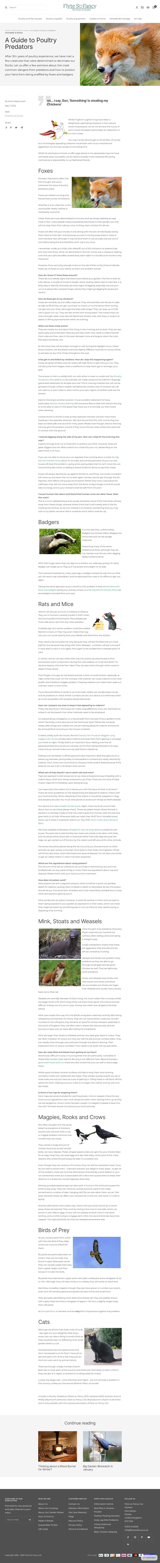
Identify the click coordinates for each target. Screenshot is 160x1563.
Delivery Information (78, 1508)
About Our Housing (48, 1508)
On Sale (138, 19)
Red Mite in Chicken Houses (104, 1510)
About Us (43, 1504)
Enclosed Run (49, 1311)
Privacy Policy (75, 1525)
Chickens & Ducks (14, 116)
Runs (61, 380)
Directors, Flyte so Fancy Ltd (71, 1399)
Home (7, 30)
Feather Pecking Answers (107, 1516)
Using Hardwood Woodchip (102, 1526)
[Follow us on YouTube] (148, 1537)
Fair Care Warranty (77, 1512)
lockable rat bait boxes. (69, 806)
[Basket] (153, 7)
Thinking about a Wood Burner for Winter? (57, 1468)
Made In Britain (46, 1521)
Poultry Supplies (54, 19)
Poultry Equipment (76, 19)
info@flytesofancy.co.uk (136, 1530)
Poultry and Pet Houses (30, 19)
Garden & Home (98, 19)
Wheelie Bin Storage (120, 19)
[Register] (30, 1520)
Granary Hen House (88, 735)
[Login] (137, 7)
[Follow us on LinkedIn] (128, 1544)
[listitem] (6, 128)
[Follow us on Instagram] (135, 1537)
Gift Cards (43, 1529)
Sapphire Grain (78, 830)
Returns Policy (75, 1521)
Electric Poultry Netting (62, 403)
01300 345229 (131, 1526)
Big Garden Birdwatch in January (98, 1468)
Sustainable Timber (48, 1525)
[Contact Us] (142, 7)
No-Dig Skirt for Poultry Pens (102, 590)
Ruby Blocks (95, 830)
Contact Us (74, 1504)
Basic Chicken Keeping (105, 1532)
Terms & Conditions (78, 1529)
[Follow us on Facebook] (128, 1537)
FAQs (71, 1516)
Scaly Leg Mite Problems (106, 1520)
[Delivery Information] (147, 7)
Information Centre (20, 30)
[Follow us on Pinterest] (141, 1537)
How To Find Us (46, 1516)
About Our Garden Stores (51, 1512)
